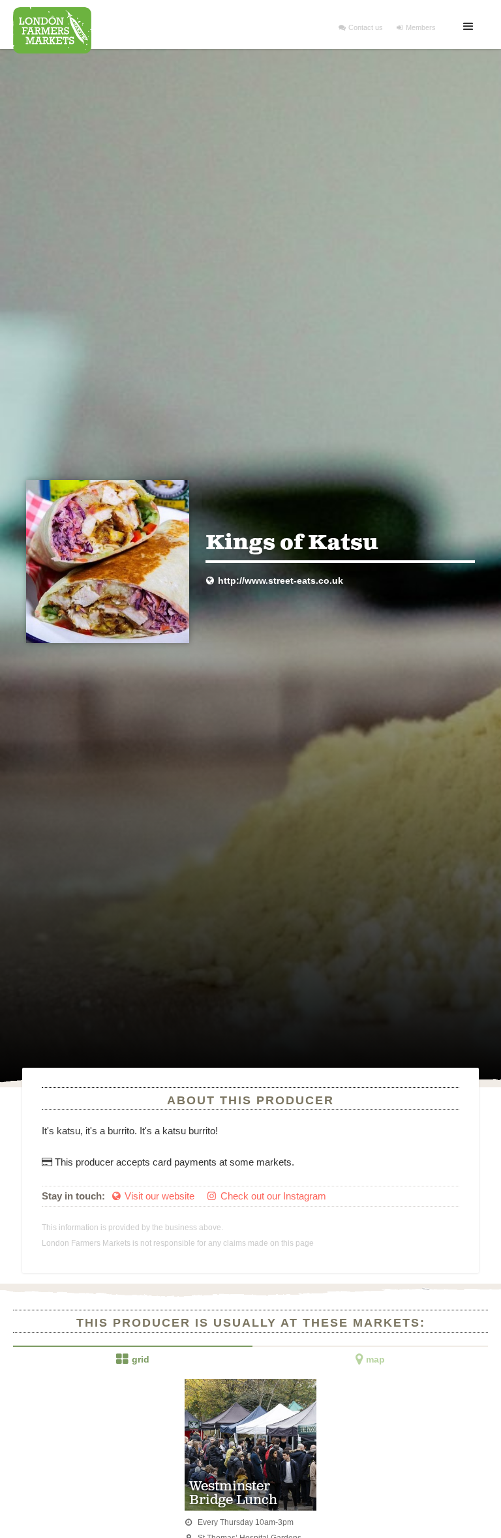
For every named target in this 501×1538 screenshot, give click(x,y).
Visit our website (153, 1195)
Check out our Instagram (266, 1195)
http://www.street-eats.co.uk (274, 581)
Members (416, 27)
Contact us (361, 27)
